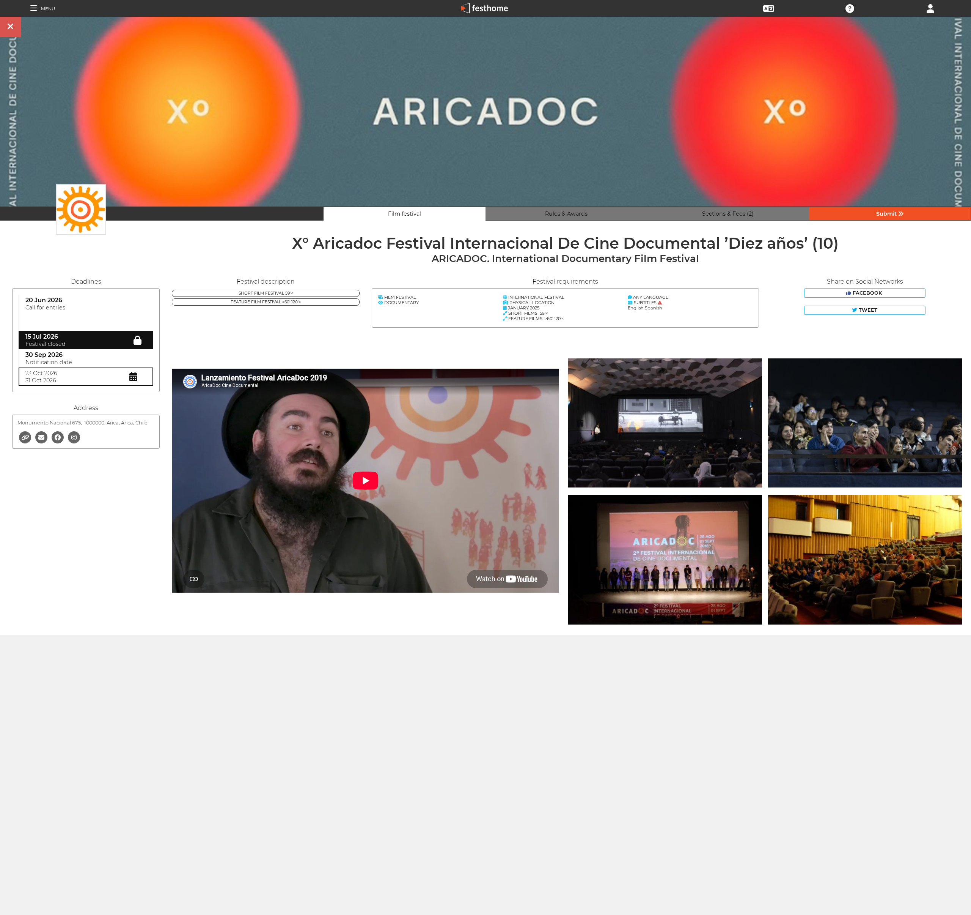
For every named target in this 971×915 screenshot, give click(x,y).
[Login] (930, 8)
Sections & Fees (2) (728, 213)
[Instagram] (74, 437)
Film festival (404, 213)
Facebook (867, 293)
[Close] (10, 27)
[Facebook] (58, 437)
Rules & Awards (566, 213)
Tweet (867, 310)
